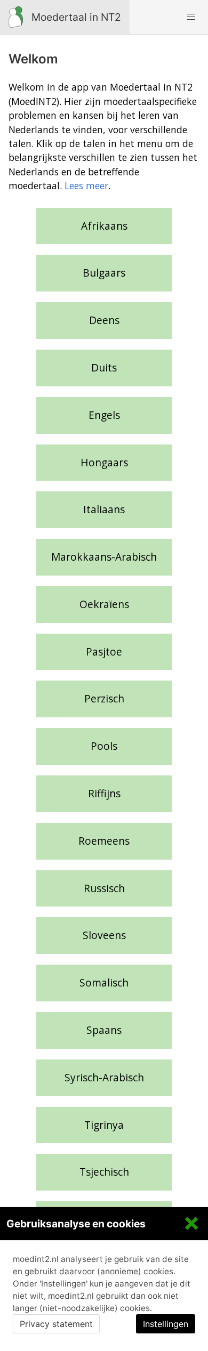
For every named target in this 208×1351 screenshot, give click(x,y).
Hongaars (104, 462)
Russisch (104, 888)
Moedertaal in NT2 (76, 17)
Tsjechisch (104, 1171)
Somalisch (104, 982)
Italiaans (104, 509)
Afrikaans (104, 226)
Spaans (104, 1030)
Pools (104, 746)
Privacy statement (56, 1323)
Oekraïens (104, 604)
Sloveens (104, 935)
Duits (104, 367)
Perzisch (104, 698)
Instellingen (165, 1323)
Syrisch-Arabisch (104, 1077)
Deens (104, 320)
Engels (104, 415)
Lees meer (86, 185)
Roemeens (104, 841)
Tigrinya (104, 1125)
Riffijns (104, 793)
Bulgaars (104, 272)
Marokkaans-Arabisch (104, 556)
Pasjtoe (104, 651)
